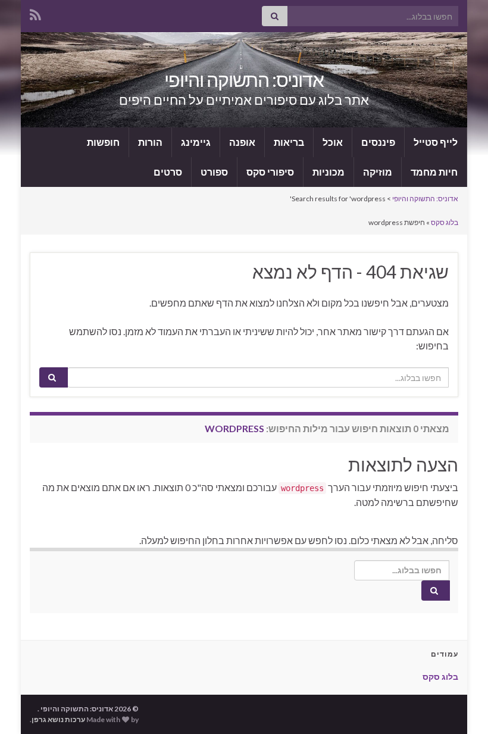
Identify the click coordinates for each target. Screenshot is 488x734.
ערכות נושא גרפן (58, 719)
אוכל (333, 142)
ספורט (214, 171)
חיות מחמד (434, 171)
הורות (150, 142)
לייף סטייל (436, 142)
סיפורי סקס (270, 171)
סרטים (168, 171)
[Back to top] (461, 707)
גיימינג (196, 142)
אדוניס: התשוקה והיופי (244, 79)
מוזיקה (377, 171)
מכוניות (328, 171)
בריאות (289, 142)
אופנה (242, 142)
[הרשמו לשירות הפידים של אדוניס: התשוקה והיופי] (35, 12)
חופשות (103, 142)
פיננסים (378, 142)
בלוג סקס (444, 222)
